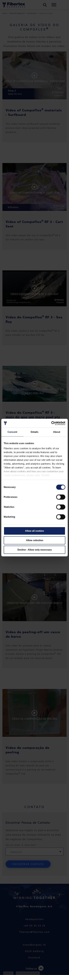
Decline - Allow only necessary (34, 549)
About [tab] (56, 432)
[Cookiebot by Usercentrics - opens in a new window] (51, 423)
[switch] (60, 497)
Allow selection (34, 540)
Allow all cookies (34, 530)
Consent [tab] (12, 432)
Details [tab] (35, 432)
